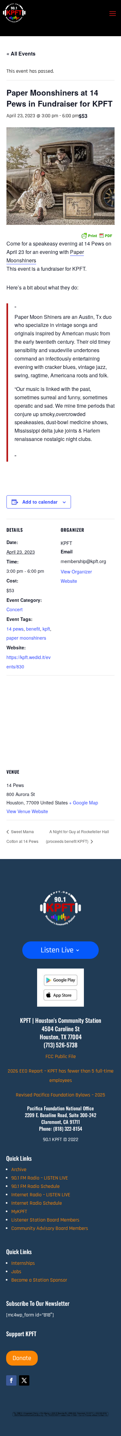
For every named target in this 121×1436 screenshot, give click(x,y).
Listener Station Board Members (45, 1220)
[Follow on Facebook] (11, 1380)
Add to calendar (39, 501)
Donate (22, 1358)
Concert (14, 609)
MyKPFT (19, 1211)
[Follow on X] (24, 1380)
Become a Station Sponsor (39, 1280)
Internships (23, 1263)
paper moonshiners (26, 637)
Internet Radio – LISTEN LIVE (40, 1194)
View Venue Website (27, 811)
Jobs (16, 1271)
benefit (33, 628)
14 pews (15, 628)
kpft (46, 628)
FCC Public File (60, 1056)
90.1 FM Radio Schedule (35, 1186)
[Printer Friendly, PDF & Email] (96, 234)
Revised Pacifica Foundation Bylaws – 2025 (60, 1095)
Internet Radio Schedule (36, 1203)
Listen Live (57, 951)
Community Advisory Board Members (49, 1228)
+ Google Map (83, 802)
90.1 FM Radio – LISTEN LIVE (39, 1178)
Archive (18, 1169)
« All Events (20, 53)
